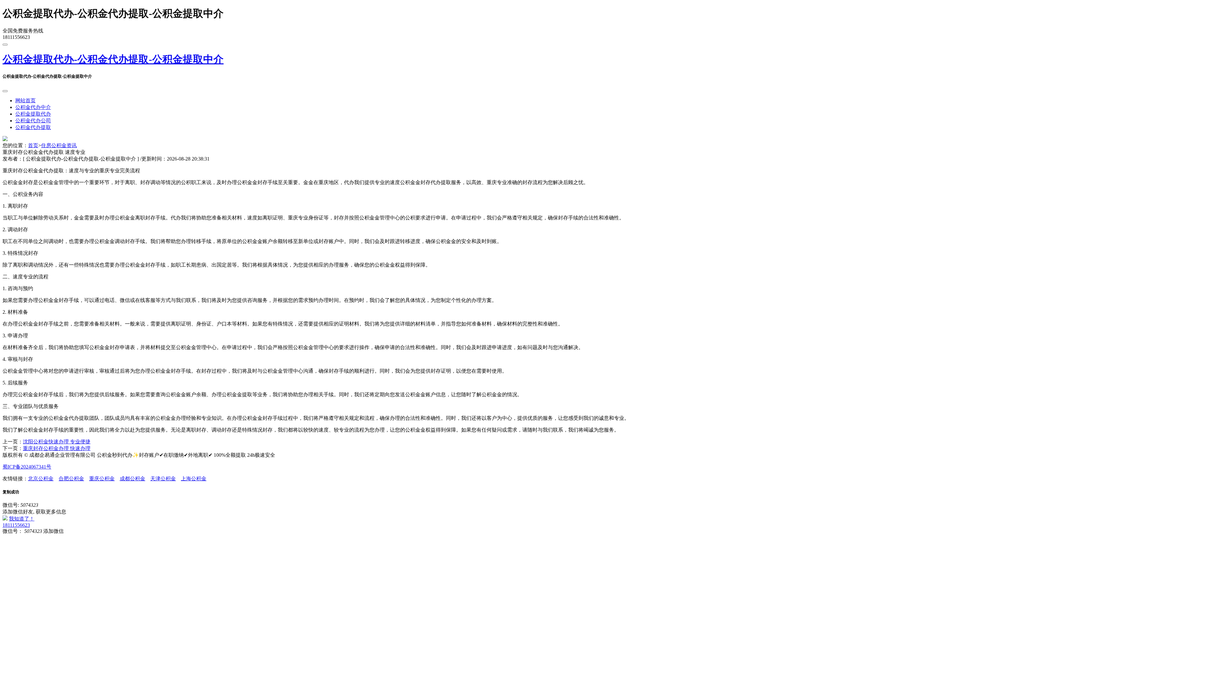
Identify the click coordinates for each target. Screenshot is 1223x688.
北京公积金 (41, 478)
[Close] (5, 91)
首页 (33, 145)
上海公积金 (193, 478)
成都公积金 (132, 478)
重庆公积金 (102, 478)
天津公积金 (163, 478)
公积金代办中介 (33, 107)
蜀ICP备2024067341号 (27, 466)
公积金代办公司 (33, 120)
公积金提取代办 (33, 114)
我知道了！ (21, 518)
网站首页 (25, 100)
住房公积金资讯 (59, 145)
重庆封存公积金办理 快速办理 (56, 448)
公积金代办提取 (33, 127)
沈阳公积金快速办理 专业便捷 (56, 441)
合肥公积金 (71, 478)
